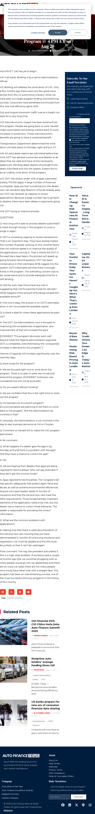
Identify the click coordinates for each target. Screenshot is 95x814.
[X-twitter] (76, 805)
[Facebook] (63, 805)
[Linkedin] (70, 805)
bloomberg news (39, 721)
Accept (58, 32)
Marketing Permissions (77, 125)
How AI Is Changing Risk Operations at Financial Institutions (73, 212)
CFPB (50, 721)
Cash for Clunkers (15, 598)
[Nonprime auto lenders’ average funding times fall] (13, 669)
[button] (3, 592)
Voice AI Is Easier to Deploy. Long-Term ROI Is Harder (86, 209)
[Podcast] (83, 805)
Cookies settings (38, 32)
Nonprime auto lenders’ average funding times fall (43, 662)
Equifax (35, 679)
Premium (36, 725)
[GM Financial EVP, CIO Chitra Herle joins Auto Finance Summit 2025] (13, 632)
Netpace (8, 810)
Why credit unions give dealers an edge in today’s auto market (86, 350)
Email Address (75, 117)
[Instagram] (90, 805)
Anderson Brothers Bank (41, 675)
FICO (43, 679)
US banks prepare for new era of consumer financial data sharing (45, 705)
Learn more (82, 161)
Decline (78, 32)
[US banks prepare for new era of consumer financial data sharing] (13, 713)
